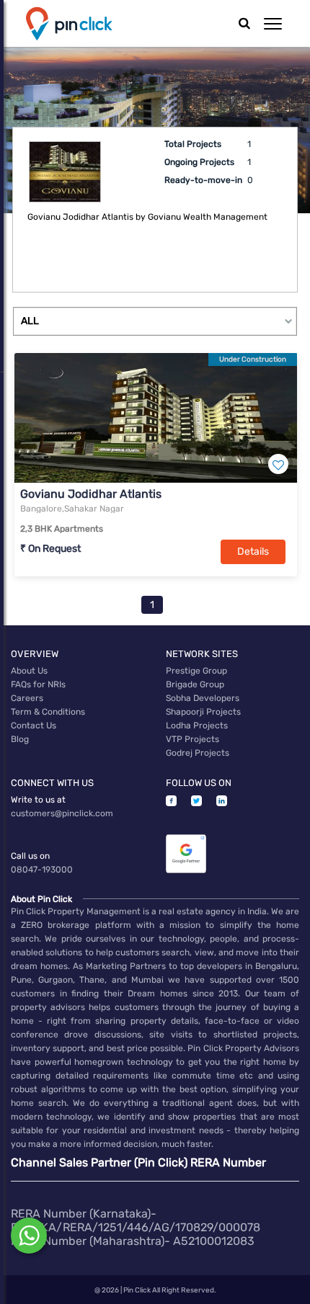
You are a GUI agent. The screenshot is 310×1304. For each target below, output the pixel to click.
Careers (27, 698)
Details (253, 551)
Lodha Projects (197, 725)
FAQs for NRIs (38, 684)
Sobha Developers (202, 698)
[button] (272, 23)
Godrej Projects (197, 753)
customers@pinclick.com (62, 813)
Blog (20, 739)
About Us (29, 671)
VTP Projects (192, 739)
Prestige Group (196, 671)
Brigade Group (195, 684)
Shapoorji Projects (203, 712)
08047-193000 (42, 870)
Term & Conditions (48, 712)
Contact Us (33, 725)
